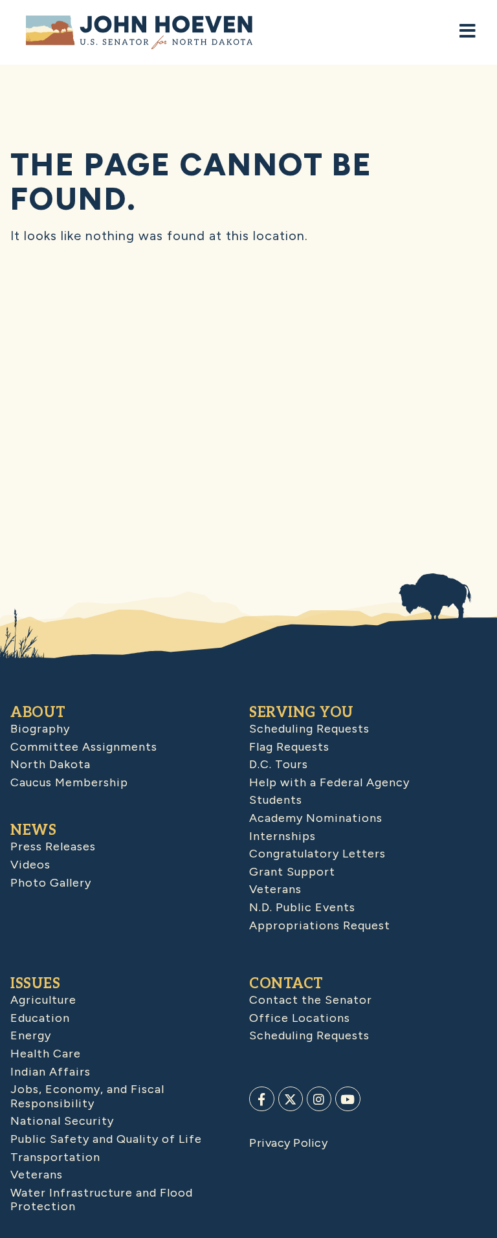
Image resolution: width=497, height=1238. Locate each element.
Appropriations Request (319, 925)
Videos (30, 864)
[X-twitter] (290, 1099)
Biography (40, 729)
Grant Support (292, 872)
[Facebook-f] (261, 1099)
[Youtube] (347, 1099)
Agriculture (43, 1000)
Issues (35, 984)
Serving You (301, 712)
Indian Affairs (50, 1072)
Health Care (45, 1053)
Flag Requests (289, 747)
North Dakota (50, 764)
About (38, 712)
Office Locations (299, 1018)
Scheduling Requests (309, 729)
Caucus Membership (69, 782)
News (33, 830)
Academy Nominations (315, 818)
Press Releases (53, 846)
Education (40, 1018)
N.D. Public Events (302, 907)
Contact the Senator (310, 1000)
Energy (30, 1035)
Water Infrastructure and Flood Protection (101, 1200)
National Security (62, 1121)
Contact (286, 984)
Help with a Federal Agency (329, 782)
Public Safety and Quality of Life (106, 1139)
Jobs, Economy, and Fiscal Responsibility (87, 1096)
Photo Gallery (50, 883)
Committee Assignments (83, 747)
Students (275, 800)
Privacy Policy (288, 1143)
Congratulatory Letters (317, 853)
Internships (282, 836)
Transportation (55, 1157)
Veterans (275, 889)
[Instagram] (319, 1099)
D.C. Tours (278, 764)
